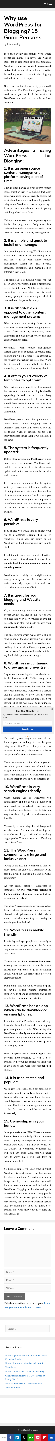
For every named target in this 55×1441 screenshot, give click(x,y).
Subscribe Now (27, 729)
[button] (27, 711)
